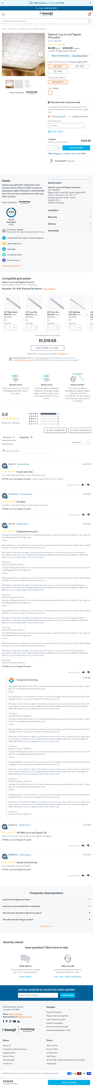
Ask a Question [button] (57, 430)
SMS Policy (51, 1056)
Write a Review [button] (81, 430)
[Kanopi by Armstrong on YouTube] (14, 1021)
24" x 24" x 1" (58, 82)
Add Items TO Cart (47, 348)
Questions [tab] (24, 437)
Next (40, 54)
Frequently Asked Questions (15, 1049)
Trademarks (51, 1063)
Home (4, 28)
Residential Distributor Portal (58, 1030)
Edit (35, 284)
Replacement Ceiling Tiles (57, 1015)
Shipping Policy (9, 1052)
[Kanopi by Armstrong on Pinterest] (6, 1021)
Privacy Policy (52, 1049)
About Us (7, 1045)
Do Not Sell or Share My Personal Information (65, 1060)
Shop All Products (53, 1012)
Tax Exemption (9, 1060)
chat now (25, 976)
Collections (12, 28)
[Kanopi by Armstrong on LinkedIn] (18, 1021)
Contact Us (63, 353)
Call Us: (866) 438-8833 (67, 976)
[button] (83, 485)
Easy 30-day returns (80, 55)
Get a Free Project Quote (57, 1026)
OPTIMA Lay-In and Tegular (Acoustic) (16, 479)
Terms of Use (52, 1045)
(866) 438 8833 (15, 1014)
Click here (70, 161)
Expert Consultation (54, 1023)
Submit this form (25, 1016)
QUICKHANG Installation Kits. (24, 360)
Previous (6, 54)
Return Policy (8, 1056)
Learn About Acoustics (56, 1019)
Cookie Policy (52, 1052)
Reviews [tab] (7, 437)
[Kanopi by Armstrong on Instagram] (10, 1021)
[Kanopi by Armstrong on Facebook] (4, 1021)
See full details (49, 289)
